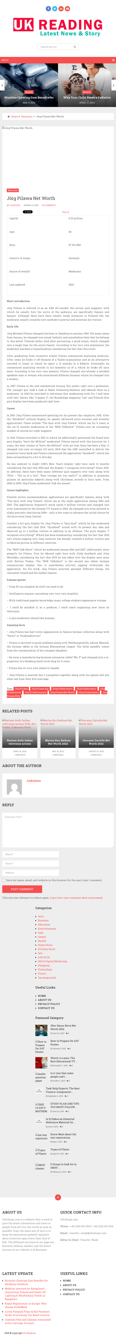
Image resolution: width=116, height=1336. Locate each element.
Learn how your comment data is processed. (76, 897)
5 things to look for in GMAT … (63, 1166)
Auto (41, 916)
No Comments (49, 205)
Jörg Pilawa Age (40, 688)
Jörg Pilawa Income (35, 692)
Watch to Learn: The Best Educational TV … (63, 1059)
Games (42, 936)
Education (44, 924)
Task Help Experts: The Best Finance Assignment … (63, 1090)
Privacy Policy (49, 1004)
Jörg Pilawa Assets (62, 688)
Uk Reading (29, 1333)
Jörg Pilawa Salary (89, 692)
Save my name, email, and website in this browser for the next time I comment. (54, 880)
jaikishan (15, 205)
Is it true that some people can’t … (61, 1074)
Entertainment (47, 928)
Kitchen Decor (46, 949)
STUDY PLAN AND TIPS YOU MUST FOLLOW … (64, 1105)
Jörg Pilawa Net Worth (62, 692)
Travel (42, 973)
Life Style (44, 957)
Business (26, 116)
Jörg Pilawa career (86, 688)
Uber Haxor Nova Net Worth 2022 (63, 1027)
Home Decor (45, 945)
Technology (45, 969)
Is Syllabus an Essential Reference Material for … (61, 1120)
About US (44, 999)
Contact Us (46, 1008)
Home (14, 116)
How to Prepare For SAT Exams (64, 1042)
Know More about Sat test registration (63, 1136)
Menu (5, 60)
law (40, 953)
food (40, 932)
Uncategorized (47, 977)
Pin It (65, 212)
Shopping (44, 965)
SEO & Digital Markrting (52, 961)
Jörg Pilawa (21, 688)
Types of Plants (59, 1149)
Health (42, 940)
